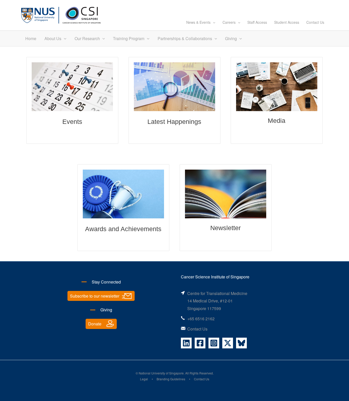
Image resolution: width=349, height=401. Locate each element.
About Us (52, 38)
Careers (229, 22)
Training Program (128, 38)
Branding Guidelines (171, 379)
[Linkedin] (186, 343)
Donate (94, 324)
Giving (231, 38)
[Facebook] (200, 343)
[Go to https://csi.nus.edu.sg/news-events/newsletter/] (225, 207)
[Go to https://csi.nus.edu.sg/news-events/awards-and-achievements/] (123, 207)
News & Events (198, 22)
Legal (144, 379)
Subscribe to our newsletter (94, 296)
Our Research (87, 38)
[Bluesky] (241, 343)
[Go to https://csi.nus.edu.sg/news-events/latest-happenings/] (174, 100)
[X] (227, 343)
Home (30, 38)
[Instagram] (213, 343)
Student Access (286, 22)
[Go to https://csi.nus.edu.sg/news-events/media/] (276, 100)
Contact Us (315, 22)
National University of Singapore (161, 373)
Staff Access (257, 22)
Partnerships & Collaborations (185, 38)
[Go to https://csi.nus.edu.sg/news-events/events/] (72, 100)
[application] (213, 22)
